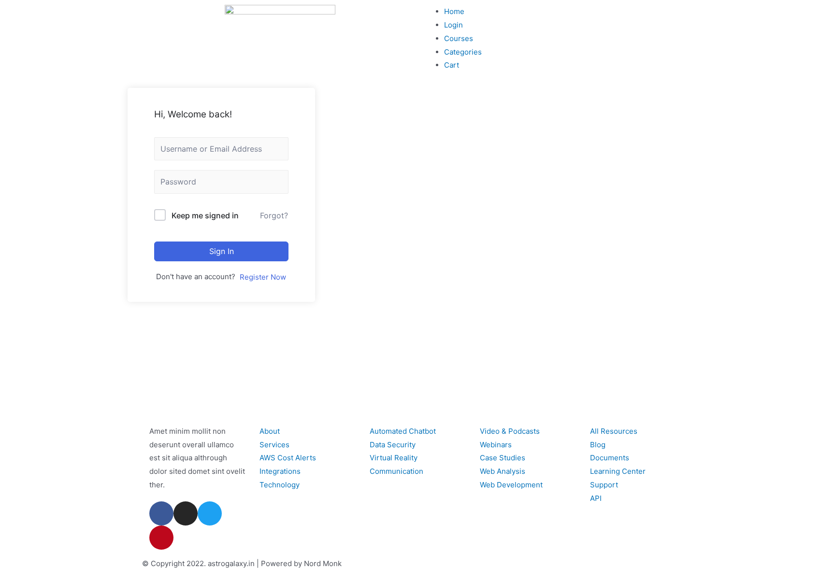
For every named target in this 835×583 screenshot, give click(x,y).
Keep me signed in (205, 215)
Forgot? (274, 215)
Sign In (221, 251)
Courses (458, 38)
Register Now (263, 277)
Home (454, 11)
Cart (451, 65)
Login (453, 24)
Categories (463, 52)
